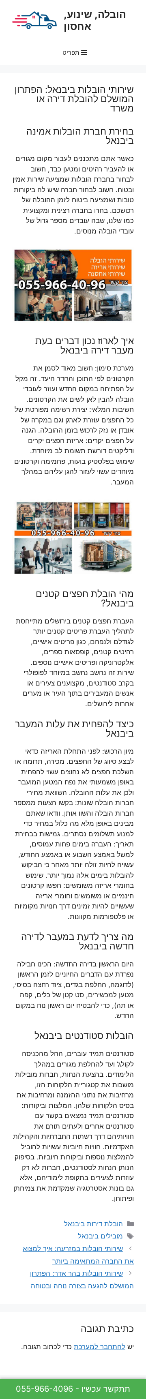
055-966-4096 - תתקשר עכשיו (73, 1389)
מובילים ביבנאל (100, 1236)
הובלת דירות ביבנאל (93, 1224)
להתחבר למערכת (99, 1347)
